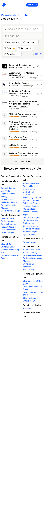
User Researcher (8, 230)
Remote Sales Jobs (31, 246)
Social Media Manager (10, 211)
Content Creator (8, 188)
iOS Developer (29, 209)
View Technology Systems (19, 93)
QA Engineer (28, 223)
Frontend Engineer (31, 200)
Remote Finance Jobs (11, 176)
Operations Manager (10, 255)
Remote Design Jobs (10, 215)
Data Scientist (29, 192)
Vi (9, 86)
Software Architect (31, 229)
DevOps (26, 194)
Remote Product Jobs (33, 239)
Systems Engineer (31, 234)
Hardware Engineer (31, 206)
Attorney (27, 308)
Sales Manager (29, 269)
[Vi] (4, 84)
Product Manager (30, 242)
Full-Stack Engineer (31, 203)
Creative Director (8, 218)
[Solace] (4, 66)
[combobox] (24, 36)
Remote (21, 67)
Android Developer (31, 183)
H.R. (3, 252)
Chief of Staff (7, 244)
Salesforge (13, 106)
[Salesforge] (4, 105)
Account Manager (31, 252)
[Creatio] (4, 75)
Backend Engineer (31, 186)
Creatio (11, 78)
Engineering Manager (32, 197)
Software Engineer (31, 231)
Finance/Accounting (10, 249)
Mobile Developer (31, 220)
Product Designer (8, 227)
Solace (11, 67)
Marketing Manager (9, 202)
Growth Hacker (7, 199)
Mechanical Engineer (32, 217)
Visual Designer (7, 232)
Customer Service (8, 247)
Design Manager (8, 221)
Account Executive (31, 249)
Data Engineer (29, 189)
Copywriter (5, 191)
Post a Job (32, 5)
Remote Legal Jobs (32, 305)
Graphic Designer (8, 224)
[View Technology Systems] (4, 93)
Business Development (33, 255)
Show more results (22, 161)
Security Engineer (30, 226)
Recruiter (5, 258)
